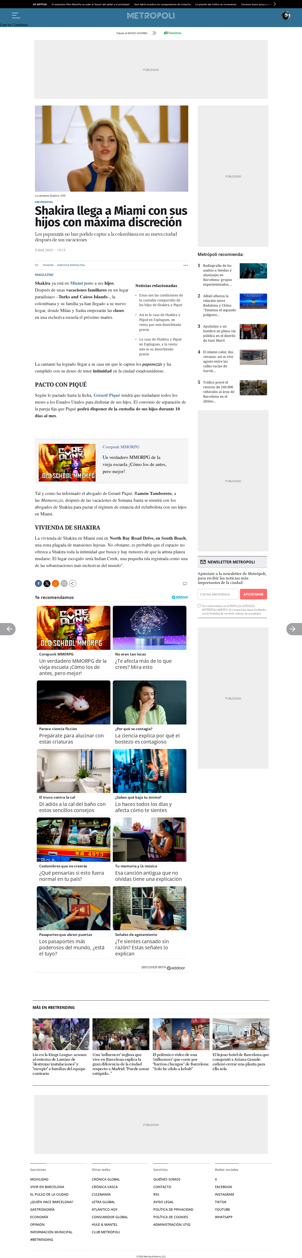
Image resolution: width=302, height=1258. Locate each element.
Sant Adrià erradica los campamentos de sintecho (162, 4)
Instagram (224, 1194)
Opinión (37, 1224)
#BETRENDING (44, 202)
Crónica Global (106, 1179)
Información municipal (51, 1232)
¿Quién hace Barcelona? (51, 1202)
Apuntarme (253, 594)
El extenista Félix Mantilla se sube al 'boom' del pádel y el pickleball (91, 4)
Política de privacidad (173, 1209)
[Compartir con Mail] (64, 583)
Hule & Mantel (104, 1224)
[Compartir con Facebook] (38, 583)
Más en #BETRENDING (54, 1007)
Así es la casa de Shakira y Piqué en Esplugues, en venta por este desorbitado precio (160, 322)
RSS (156, 1194)
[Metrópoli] (151, 15)
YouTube (222, 1209)
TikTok (220, 1202)
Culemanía (101, 1194)
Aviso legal (163, 1202)
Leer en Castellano (14, 25)
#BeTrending (41, 1239)
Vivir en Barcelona (47, 1187)
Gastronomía (42, 1209)
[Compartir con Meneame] (55, 583)
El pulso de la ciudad (49, 1194)
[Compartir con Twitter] (46, 583)
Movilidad (39, 1179)
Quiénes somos (166, 1179)
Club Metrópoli (106, 1232)
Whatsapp (224, 1217)
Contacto (162, 1187)
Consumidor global (110, 1217)
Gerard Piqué (107, 395)
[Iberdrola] (172, 32)
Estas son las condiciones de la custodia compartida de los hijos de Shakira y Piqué (161, 300)
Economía (39, 1217)
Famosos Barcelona (71, 265)
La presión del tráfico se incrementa (215, 4)
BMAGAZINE (44, 275)
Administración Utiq (171, 1224)
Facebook (223, 1187)
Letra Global (103, 1202)
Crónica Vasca (105, 1187)
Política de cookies (170, 1217)
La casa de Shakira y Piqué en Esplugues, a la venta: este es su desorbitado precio (160, 346)
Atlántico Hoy (104, 1209)
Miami (76, 283)
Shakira (48, 265)
